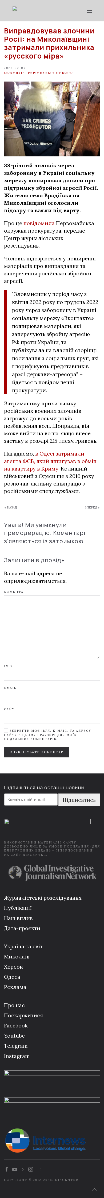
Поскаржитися (23, 1015)
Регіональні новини (50, 73)
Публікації (18, 907)
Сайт (9, 709)
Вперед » (92, 507)
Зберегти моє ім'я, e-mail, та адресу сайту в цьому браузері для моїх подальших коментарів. (47, 735)
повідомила (39, 223)
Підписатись (79, 799)
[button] (89, 10)
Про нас (14, 1005)
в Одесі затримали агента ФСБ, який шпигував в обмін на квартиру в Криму (50, 461)
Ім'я (8, 666)
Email (10, 688)
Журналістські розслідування (43, 897)
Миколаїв (14, 73)
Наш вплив (18, 918)
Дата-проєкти (22, 928)
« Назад (11, 507)
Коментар (15, 592)
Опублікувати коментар (36, 752)
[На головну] (38, 10)
